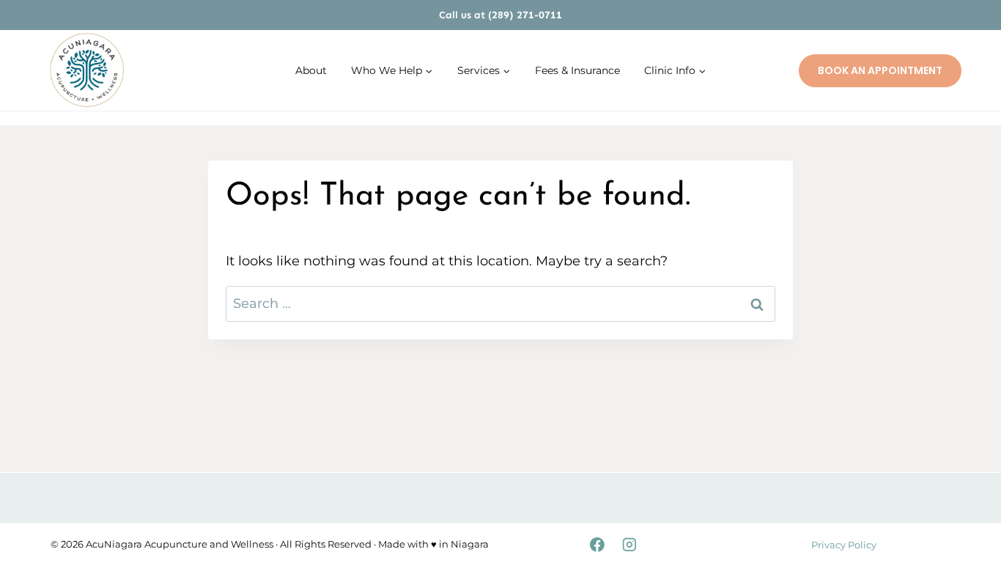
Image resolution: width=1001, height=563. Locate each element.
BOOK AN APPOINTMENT (880, 70)
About (311, 70)
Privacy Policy (843, 545)
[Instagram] (629, 544)
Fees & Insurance (577, 70)
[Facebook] (597, 544)
